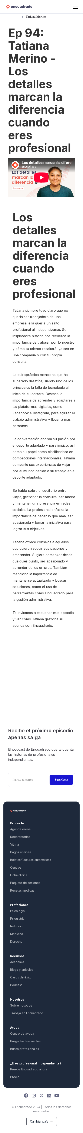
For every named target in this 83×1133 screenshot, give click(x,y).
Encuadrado (42, 625)
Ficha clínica (18, 875)
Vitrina (14, 844)
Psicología (17, 911)
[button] (74, 7)
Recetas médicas (22, 890)
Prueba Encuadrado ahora (28, 1069)
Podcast (16, 985)
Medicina (16, 934)
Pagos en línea (20, 852)
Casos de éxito (20, 977)
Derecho (16, 941)
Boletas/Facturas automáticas (30, 860)
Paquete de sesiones (25, 883)
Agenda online (20, 829)
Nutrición (16, 926)
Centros (15, 867)
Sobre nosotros (21, 1005)
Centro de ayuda (22, 1033)
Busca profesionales (24, 1049)
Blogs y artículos (21, 969)
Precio (14, 1077)
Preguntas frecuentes (25, 1041)
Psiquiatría (17, 918)
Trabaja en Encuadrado (26, 1013)
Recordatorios (20, 837)
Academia (17, 962)
